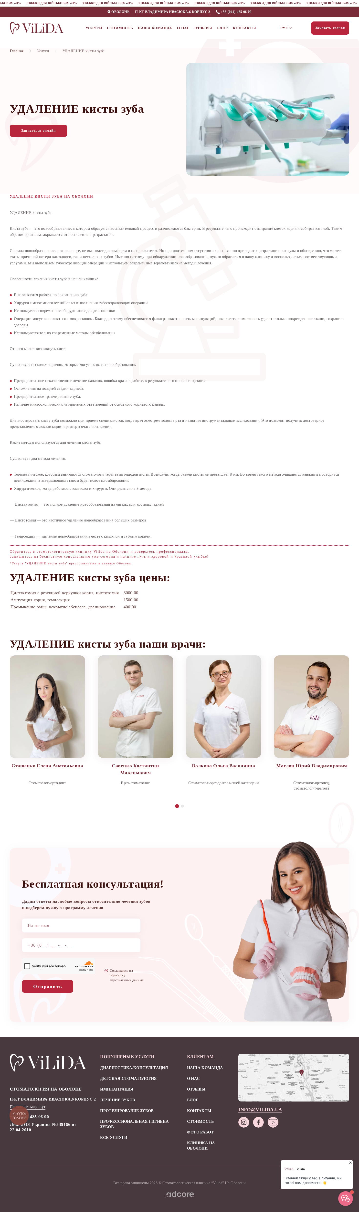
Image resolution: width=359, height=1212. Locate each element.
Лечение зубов (117, 1100)
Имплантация (117, 1089)
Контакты (244, 28)
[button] (177, 806)
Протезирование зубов (127, 1111)
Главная (16, 51)
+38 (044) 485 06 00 (236, 12)
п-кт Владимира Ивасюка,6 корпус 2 (172, 12)
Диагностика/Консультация (134, 1068)
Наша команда (155, 28)
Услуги (93, 28)
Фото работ (200, 1132)
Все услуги (113, 1137)
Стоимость (120, 28)
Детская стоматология (128, 1078)
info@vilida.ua (260, 1109)
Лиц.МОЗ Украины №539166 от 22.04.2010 (43, 1127)
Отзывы (203, 28)
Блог (222, 28)
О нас (183, 28)
